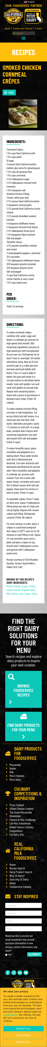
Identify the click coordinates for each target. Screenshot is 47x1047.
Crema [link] (32, 586)
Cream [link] (25, 586)
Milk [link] (8, 593)
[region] (23, 1017)
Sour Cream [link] (25, 593)
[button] (23, 38)
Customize (23, 1035)
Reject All (23, 1042)
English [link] (31, 2)
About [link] (7, 28)
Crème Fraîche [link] (13, 590)
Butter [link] (10, 586)
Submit (34, 954)
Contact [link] (38, 28)
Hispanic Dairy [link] (28, 590)
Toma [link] (34, 593)
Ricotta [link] (14, 593)
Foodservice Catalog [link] (22, 28)
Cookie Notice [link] (10, 1015)
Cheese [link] (17, 586)
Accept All (23, 1028)
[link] (23, 16)
